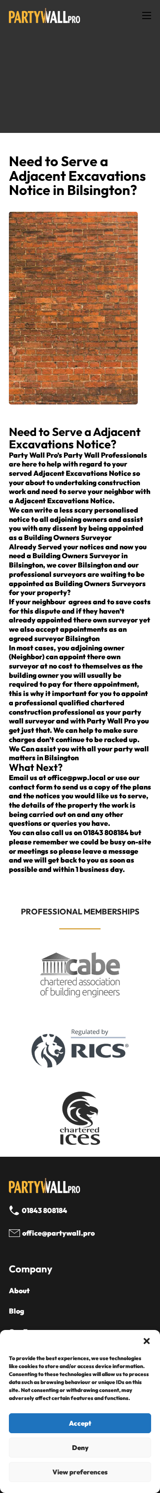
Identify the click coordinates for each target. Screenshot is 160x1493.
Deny (80, 1447)
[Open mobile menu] (146, 15)
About (19, 1290)
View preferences (80, 1472)
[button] (146, 1341)
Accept (80, 1423)
